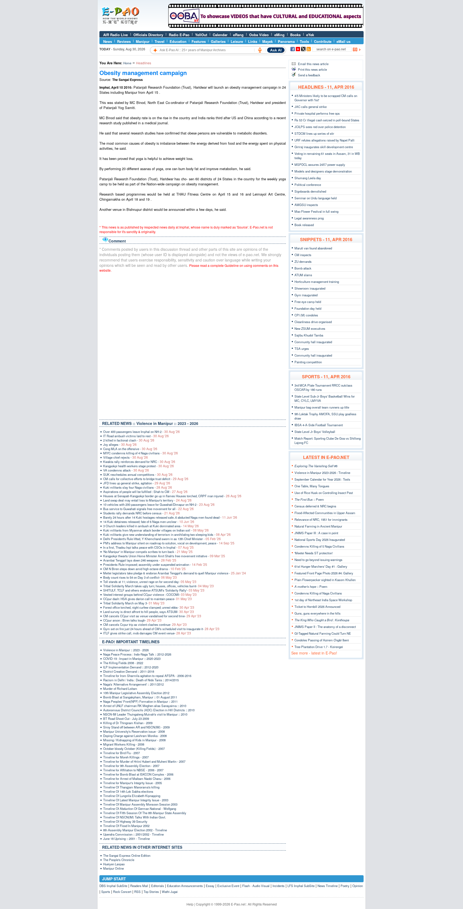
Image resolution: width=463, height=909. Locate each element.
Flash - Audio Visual (256, 886)
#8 (315, 466)
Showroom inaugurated (309, 288)
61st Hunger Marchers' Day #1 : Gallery (320, 566)
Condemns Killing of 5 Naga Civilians (319, 546)
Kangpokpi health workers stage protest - (138, 466)
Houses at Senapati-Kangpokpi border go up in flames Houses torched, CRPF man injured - (172, 496)
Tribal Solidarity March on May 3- (134, 603)
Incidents (278, 886)
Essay (210, 886)
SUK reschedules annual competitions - (138, 474)
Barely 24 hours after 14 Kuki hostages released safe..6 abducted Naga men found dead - (170, 517)
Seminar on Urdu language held (315, 198)
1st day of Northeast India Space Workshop (323, 600)
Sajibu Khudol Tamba (308, 335)
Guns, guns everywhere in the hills (317, 613)
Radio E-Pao (179, 34)
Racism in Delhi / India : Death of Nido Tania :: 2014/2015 (141, 680)
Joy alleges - (120, 444)
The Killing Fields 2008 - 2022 (123, 663)
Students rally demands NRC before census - (141, 513)
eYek (310, 34)
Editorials (157, 886)
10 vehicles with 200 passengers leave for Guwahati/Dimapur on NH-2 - (159, 504)
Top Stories (151, 891)
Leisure (237, 41)
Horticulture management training (316, 281)
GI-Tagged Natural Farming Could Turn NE (322, 633)
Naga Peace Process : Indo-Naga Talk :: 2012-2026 (137, 654)
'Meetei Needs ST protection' (313, 553)
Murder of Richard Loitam (120, 688)
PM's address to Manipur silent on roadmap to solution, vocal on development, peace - (168, 543)
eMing (279, 34)
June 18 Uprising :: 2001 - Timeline (126, 838)
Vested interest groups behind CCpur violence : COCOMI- (150, 594)
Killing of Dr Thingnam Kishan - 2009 (127, 723)
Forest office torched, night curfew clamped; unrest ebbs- (148, 607)
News (107, 41)
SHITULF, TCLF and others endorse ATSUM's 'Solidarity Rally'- (153, 590)
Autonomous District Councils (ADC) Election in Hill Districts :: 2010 (149, 710)
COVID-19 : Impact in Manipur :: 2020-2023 (131, 658)
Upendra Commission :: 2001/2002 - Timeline (133, 834)
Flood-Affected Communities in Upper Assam (324, 513)
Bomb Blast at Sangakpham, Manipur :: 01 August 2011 (140, 697)
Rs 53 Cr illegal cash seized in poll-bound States (326, 120)
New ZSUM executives (309, 328)
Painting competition (308, 362)
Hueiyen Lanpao (114, 864)
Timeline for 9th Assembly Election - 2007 (131, 766)
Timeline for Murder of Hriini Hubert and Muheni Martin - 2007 (144, 761)
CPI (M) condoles (306, 315)
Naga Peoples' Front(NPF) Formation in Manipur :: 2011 (140, 701)
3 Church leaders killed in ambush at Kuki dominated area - (151, 526)
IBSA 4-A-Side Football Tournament (318, 425)
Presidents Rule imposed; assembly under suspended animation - (155, 564)
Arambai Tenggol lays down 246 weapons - (139, 560)
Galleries (218, 41)
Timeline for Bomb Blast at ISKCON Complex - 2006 (138, 774)
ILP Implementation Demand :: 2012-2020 (130, 667)
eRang (238, 34)
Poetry (345, 886)
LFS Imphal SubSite (301, 886)
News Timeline (328, 886)
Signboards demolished (310, 191)
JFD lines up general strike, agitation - (136, 483)
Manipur (143, 41)
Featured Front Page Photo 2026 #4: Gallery (323, 573)
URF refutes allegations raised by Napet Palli (324, 140)
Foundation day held (307, 308)
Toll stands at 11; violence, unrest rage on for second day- (149, 581)
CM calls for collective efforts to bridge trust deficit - (145, 479)
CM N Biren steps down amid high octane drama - (144, 569)
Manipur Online (113, 868)
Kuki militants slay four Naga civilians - (137, 487)
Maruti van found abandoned (313, 248)
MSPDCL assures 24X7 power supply (319, 164)
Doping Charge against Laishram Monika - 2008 (135, 736)
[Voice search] (260, 50)
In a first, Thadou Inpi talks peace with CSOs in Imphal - (148, 547)
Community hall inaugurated (313, 342)
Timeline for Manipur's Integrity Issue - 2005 (132, 783)
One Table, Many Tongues (311, 486)
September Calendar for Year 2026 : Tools (322, 479)
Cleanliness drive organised (313, 322)
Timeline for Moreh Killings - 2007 (126, 757)
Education (178, 41)
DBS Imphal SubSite (113, 886)
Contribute (322, 41)
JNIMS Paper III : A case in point (316, 533)
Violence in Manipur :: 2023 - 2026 (126, 650)
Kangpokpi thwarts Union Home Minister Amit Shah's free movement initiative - (164, 556)
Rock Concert (122, 891)
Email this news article (313, 64)
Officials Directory (148, 34)
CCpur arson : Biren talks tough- (132, 620)
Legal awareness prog (309, 218)
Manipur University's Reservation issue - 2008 (134, 731)
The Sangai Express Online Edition (126, 855)
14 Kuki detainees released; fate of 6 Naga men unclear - (148, 521)
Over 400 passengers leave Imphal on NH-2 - (141, 431)
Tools (304, 41)
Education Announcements (185, 886)
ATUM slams (303, 275)
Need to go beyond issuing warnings (318, 560)
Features (199, 41)
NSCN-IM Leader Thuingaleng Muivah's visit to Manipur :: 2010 (145, 714)
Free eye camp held (307, 302)
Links (252, 41)
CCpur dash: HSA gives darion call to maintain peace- (147, 599)
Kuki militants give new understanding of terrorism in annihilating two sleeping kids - (167, 534)
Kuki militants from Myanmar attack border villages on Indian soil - (156, 530)
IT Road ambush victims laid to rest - (136, 436)
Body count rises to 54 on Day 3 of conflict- (140, 577)
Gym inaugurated (306, 295)
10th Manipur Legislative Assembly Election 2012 (136, 693)
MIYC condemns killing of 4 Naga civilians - (140, 453)
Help (189, 904)
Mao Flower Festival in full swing (316, 211)
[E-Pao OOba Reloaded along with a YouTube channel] (265, 26)
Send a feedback (309, 75)
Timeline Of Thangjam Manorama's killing (131, 787)
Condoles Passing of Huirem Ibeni (321, 640)
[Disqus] (192, 345)
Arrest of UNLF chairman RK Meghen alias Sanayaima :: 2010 (144, 706)
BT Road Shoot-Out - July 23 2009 (126, 718)
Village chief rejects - (125, 457)
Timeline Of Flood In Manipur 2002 (126, 826)
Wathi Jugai (170, 891)
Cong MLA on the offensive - (130, 449)
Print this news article (312, 69)
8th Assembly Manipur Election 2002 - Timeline (135, 830)
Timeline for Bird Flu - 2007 (121, 753)
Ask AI (276, 50)
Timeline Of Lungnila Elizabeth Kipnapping (131, 796)
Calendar (220, 34)
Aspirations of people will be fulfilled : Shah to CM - (145, 491)
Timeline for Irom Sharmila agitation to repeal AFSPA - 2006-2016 (147, 676)
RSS (137, 891)
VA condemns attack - (126, 470)
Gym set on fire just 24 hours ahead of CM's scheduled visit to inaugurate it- (161, 629)
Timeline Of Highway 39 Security (125, 821)
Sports (105, 891)
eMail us (343, 41)
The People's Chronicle (118, 860)
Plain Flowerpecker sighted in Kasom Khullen (325, 580)
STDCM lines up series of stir (314, 133)
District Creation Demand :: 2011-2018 (128, 671)
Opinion (357, 886)
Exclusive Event (228, 886)
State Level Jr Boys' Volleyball (314, 431)
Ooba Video (259, 34)
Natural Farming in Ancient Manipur (318, 526)
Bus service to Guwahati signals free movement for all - (148, 509)
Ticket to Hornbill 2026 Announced (317, 606)
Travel (160, 41)
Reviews (124, 41)
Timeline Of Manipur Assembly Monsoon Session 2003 (140, 804)
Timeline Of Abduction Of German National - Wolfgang (139, 808)
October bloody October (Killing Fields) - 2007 (134, 748)
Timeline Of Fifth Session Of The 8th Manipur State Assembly (144, 813)
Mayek (267, 41)
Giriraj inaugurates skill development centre (323, 147)
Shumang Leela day (307, 178)
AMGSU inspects (306, 205)
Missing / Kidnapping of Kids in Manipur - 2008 (134, 740)
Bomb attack (302, 268)
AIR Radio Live (115, 34)
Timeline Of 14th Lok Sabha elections (128, 791)
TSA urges (301, 348)
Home (127, 63)
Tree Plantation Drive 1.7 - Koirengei (318, 647)
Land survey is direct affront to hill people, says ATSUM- (148, 611)
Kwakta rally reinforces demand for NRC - (139, 461)
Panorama (286, 41)
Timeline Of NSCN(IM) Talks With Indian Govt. (134, 817)
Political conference (307, 184)
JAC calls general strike (310, 106)
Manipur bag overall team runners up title (321, 407)
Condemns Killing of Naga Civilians (318, 593)
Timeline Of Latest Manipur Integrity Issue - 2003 (135, 800)
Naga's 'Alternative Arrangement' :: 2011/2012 (133, 684)
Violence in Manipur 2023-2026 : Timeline (322, 472)
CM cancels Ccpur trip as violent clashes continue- (145, 624)
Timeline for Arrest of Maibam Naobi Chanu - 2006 (136, 778)
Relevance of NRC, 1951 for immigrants (321, 519)
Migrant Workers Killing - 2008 (123, 744)
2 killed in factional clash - (128, 440)
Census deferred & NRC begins (315, 506)
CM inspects (302, 255)
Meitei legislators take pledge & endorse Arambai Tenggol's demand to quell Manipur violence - (174, 573)
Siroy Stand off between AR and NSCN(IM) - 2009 (136, 727)
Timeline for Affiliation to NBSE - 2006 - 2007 (133, 770)
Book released (304, 225)
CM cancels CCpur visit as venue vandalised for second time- (152, 616)
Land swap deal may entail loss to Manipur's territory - (147, 500)
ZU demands (303, 261)
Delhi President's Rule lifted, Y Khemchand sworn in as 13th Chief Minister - (162, 539)
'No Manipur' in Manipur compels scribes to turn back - (148, 551)
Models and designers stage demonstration (323, 171)
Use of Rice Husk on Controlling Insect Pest (323, 493)
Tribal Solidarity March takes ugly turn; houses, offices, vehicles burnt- (158, 586)
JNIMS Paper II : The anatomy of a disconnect (325, 626)
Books (295, 34)
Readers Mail (139, 886)
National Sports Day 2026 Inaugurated (319, 539)
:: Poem (309, 499)
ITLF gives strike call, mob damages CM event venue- (147, 633)
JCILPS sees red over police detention (320, 127)
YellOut (201, 34)
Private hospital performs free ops (317, 113)
